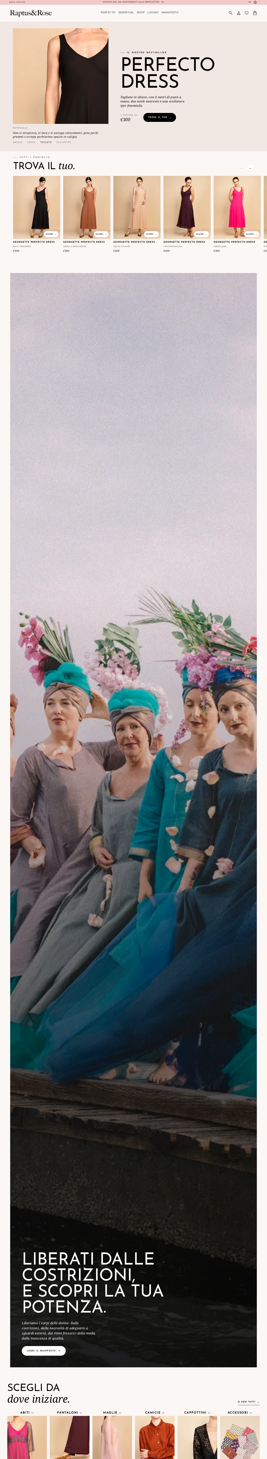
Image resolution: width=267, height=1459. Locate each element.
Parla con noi (17, 2)
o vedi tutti (246, 1402)
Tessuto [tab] (46, 142)
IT (250, 2)
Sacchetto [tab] (63, 142)
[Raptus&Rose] (30, 13)
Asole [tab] (31, 142)
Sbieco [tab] (18, 142)
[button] (231, 13)
